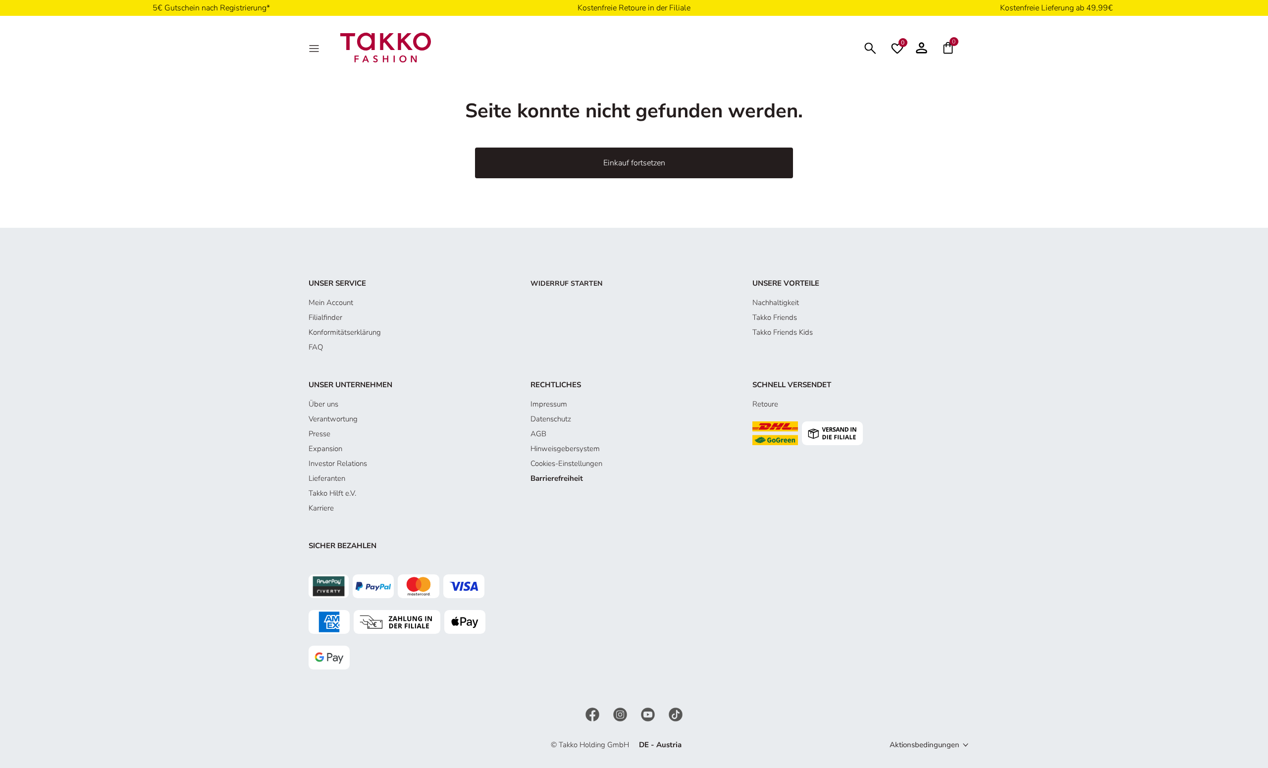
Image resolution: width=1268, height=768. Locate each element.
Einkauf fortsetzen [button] (634, 162)
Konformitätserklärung (345, 332)
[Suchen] (870, 47)
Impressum (548, 404)
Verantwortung (333, 419)
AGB (538, 434)
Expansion (325, 449)
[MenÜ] (315, 47)
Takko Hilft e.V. (332, 493)
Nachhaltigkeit (775, 302)
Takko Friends (774, 317)
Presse (319, 434)
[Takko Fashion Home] (385, 47)
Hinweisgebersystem (565, 449)
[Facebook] (593, 714)
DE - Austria (660, 745)
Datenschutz (550, 419)
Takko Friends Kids (782, 332)
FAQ (316, 347)
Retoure (765, 404)
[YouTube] (649, 714)
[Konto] (921, 47)
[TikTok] (676, 714)
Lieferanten (327, 478)
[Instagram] (621, 714)
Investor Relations (338, 463)
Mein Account (331, 302)
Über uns (323, 404)
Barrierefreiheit (556, 478)
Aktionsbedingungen (924, 745)
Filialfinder (325, 317)
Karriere (321, 508)
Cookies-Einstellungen (566, 463)
